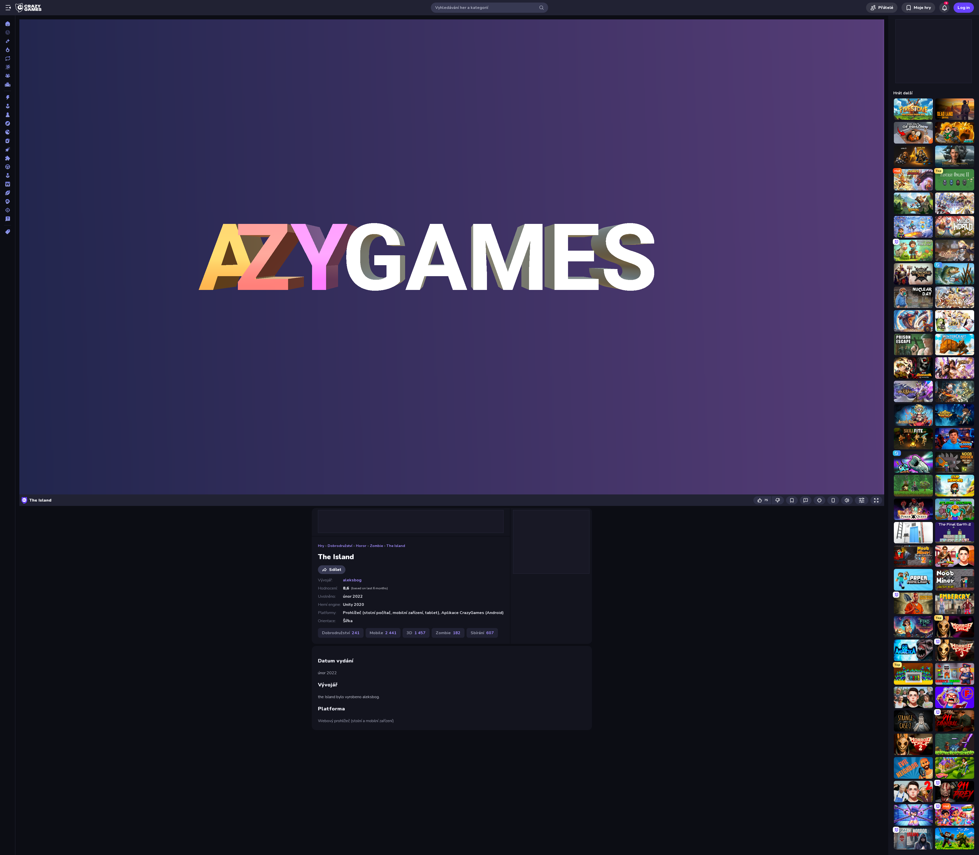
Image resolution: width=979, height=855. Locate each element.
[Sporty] (7, 192)
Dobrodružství (340, 545)
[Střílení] (7, 210)
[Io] (7, 132)
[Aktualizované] (7, 58)
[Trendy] (7, 49)
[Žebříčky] (7, 84)
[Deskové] (7, 114)
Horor (361, 545)
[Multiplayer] (7, 75)
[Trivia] (7, 218)
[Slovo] (7, 184)
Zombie (376, 545)
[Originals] (7, 67)
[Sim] (7, 175)
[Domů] (7, 23)
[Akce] (7, 97)
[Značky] (7, 231)
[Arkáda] (7, 106)
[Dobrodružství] (7, 123)
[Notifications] (944, 8)
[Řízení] (7, 166)
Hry (321, 545)
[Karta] (7, 140)
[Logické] (7, 158)
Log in (964, 7)
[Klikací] (7, 149)
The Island (396, 545)
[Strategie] (7, 201)
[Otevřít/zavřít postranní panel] (8, 8)
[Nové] (7, 41)
